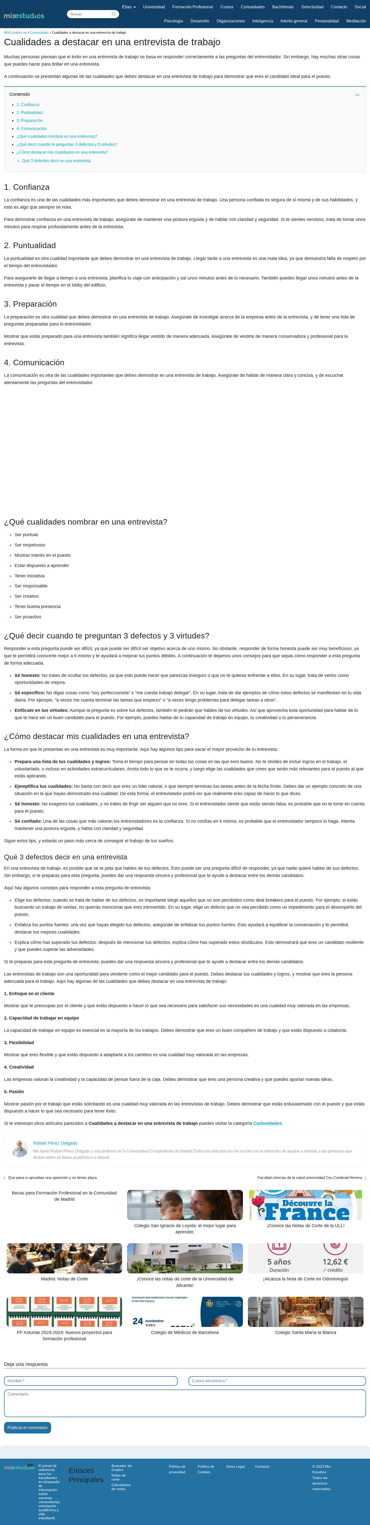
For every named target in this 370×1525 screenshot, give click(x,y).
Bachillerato (283, 7)
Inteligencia (262, 21)
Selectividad (312, 7)
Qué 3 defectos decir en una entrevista (56, 161)
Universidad (154, 7)
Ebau (127, 7)
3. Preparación (30, 120)
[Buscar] (113, 14)
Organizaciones (231, 21)
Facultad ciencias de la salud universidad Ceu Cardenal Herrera (309, 1177)
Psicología (173, 21)
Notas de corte (119, 1477)
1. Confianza (28, 105)
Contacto (339, 7)
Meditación (356, 21)
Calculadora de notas (121, 1487)
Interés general (294, 21)
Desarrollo (200, 21)
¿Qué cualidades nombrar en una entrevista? (57, 136)
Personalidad (327, 21)
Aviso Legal (235, 1466)
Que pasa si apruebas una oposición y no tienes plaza (52, 1177)
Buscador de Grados (122, 1468)
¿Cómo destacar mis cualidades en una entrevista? (62, 152)
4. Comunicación (32, 128)
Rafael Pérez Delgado (55, 1143)
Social (360, 7)
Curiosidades (253, 7)
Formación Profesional (192, 7)
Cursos (226, 7)
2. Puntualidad (30, 112)
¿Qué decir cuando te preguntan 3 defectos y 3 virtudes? (67, 144)
